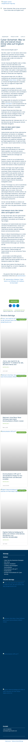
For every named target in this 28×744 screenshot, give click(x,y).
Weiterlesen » (6, 367)
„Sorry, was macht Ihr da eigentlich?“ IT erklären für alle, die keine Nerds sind (13, 362)
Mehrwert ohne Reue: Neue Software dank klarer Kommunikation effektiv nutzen (13, 419)
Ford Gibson (8, 103)
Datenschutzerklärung (17, 741)
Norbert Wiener (13, 80)
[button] (25, 2)
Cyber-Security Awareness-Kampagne (13, 560)
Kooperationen (7, 570)
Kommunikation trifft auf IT (11, 569)
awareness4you (21, 275)
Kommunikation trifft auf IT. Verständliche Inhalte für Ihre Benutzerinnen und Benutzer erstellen (12, 476)
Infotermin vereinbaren (9, 563)
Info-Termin (7, 562)
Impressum (8, 741)
